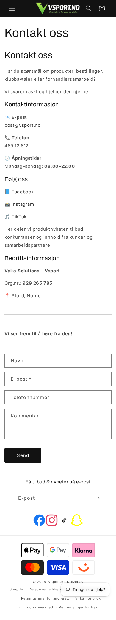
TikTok (19, 216)
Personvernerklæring (47, 589)
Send (23, 455)
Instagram (23, 204)
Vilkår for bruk (88, 598)
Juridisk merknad (38, 607)
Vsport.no (57, 582)
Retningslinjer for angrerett (45, 598)
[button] (11, 8)
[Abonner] (97, 498)
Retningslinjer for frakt (79, 607)
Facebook (23, 191)
